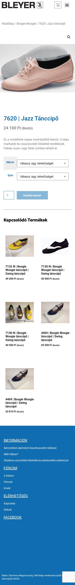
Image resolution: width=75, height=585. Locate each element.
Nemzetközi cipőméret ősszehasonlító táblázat (30, 448)
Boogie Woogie (26, 23)
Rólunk (8, 509)
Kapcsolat (9, 503)
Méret (10, 162)
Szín (10, 175)
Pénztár (8, 481)
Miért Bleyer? (11, 454)
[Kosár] (57, 4)
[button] (67, 5)
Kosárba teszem (32, 195)
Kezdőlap (8, 23)
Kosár (7, 488)
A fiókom (9, 475)
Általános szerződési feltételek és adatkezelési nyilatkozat (36, 460)
